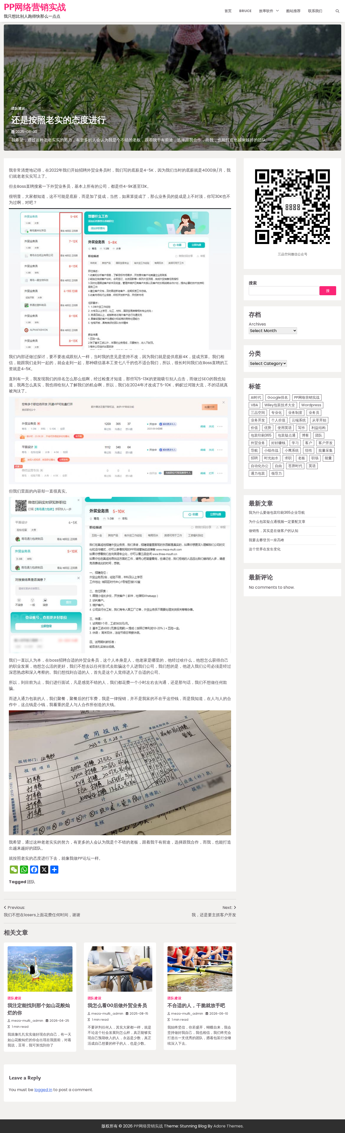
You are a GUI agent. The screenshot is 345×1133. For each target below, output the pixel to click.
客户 (308, 442)
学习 (295, 442)
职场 (314, 458)
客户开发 (325, 442)
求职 (288, 458)
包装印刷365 (261, 435)
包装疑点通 (286, 435)
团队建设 (18, 108)
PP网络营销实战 (35, 7)
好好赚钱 (278, 442)
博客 (305, 435)
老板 (301, 458)
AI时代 (256, 397)
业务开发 (258, 420)
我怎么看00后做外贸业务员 (117, 1005)
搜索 (253, 283)
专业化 (276, 412)
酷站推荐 (293, 10)
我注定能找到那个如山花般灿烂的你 (39, 1009)
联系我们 (315, 10)
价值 (254, 427)
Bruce (245, 10)
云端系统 (299, 420)
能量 (328, 458)
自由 (278, 465)
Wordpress (311, 405)
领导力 (276, 473)
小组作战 (271, 450)
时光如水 (271, 458)
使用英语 (285, 427)
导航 (254, 450)
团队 (31, 882)
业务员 (314, 412)
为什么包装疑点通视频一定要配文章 (277, 521)
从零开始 (319, 420)
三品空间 (258, 412)
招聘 (254, 458)
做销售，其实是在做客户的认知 (273, 530)
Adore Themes (228, 1126)
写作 (301, 427)
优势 (267, 427)
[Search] (337, 11)
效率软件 (266, 10)
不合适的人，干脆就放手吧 (196, 1005)
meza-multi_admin (27, 1020)
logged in (43, 1090)
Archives (257, 324)
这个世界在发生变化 (265, 549)
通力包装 (258, 473)
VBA (254, 405)
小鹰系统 (292, 450)
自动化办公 (259, 465)
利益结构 (318, 427)
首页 (228, 10)
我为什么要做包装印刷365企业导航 (277, 512)
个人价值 (278, 420)
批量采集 (325, 450)
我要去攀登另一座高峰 (266, 539)
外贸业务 (258, 442)
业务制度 (295, 412)
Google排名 (277, 397)
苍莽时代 (295, 465)
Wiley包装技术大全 (279, 405)
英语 (312, 465)
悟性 (308, 450)
